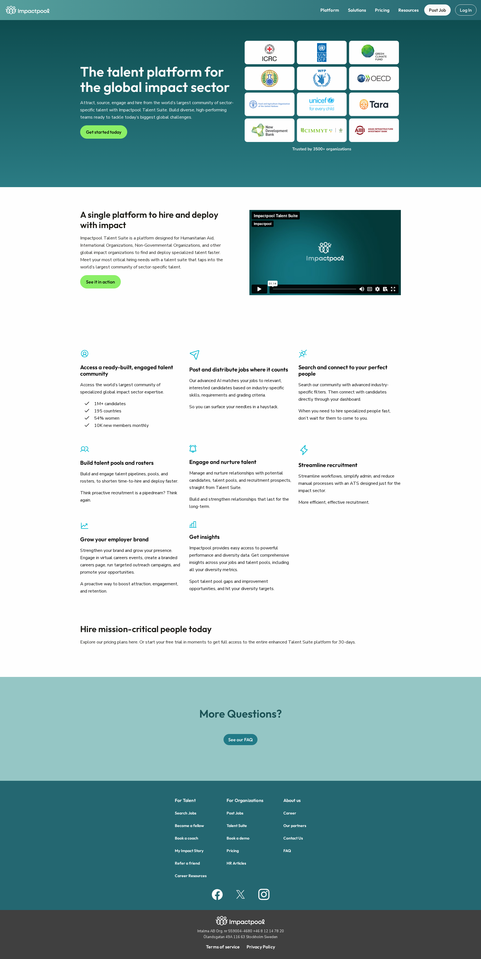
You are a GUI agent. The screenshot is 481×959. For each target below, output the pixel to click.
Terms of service (223, 947)
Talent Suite (237, 825)
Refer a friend (187, 863)
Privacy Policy (261, 947)
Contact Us (293, 838)
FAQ (287, 850)
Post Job (437, 10)
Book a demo (238, 838)
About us (292, 800)
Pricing (382, 10)
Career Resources (191, 875)
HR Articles (236, 863)
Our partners (294, 825)
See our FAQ (240, 739)
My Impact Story (189, 850)
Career (289, 813)
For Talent (185, 800)
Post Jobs (235, 813)
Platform (329, 10)
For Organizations (245, 800)
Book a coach (186, 838)
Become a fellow (189, 825)
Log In (466, 10)
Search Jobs (185, 813)
